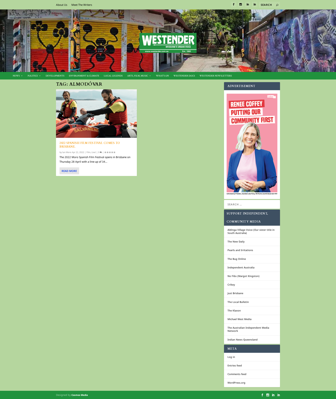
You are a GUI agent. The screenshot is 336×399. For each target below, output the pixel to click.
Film (88, 152)
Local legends (113, 75)
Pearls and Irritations (240, 250)
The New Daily (236, 241)
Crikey (231, 284)
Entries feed (234, 365)
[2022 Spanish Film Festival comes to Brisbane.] (96, 113)
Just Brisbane (235, 293)
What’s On (162, 75)
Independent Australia (240, 267)
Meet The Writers (81, 4)
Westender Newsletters (216, 75)
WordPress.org (236, 382)
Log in (231, 357)
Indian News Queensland (242, 339)
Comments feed (236, 374)
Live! (94, 152)
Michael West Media (239, 319)
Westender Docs (184, 75)
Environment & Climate (84, 75)
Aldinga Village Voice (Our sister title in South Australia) (251, 231)
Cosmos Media (79, 395)
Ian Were (66, 152)
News (16, 75)
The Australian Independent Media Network (248, 329)
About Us (61, 4)
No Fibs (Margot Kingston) (243, 276)
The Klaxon (234, 310)
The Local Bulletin (238, 302)
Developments (55, 75)
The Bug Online (236, 259)
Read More (69, 171)
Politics (33, 75)
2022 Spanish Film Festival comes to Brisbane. (89, 145)
